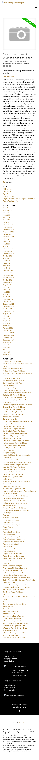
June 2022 (6, 318)
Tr (3, 602)
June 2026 (6, 215)
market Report (7, 479)
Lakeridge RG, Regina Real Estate (14, 467)
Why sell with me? (10, 685)
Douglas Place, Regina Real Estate (14, 409)
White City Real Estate (10, 630)
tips (4, 594)
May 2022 (6, 321)
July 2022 (6, 316)
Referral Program (8, 196)
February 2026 (8, 225)
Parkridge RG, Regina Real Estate (14, 501)
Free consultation (9, 690)
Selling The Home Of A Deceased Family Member (19, 580)
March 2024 (7, 268)
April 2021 (6, 352)
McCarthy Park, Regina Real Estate (14, 489)
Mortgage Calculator (10, 659)
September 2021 (8, 340)
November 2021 (8, 335)
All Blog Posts (7, 189)
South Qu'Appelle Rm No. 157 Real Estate (16, 587)
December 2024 (8, 254)
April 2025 (6, 246)
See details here (8, 76)
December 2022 (8, 304)
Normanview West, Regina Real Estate (15, 496)
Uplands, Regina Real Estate (12, 618)
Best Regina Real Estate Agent (13, 383)
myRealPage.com (22, 722)
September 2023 (8, 282)
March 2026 (7, 222)
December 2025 (8, 230)
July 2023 (6, 287)
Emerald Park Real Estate (11, 417)
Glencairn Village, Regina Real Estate (15, 436)
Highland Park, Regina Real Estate (14, 445)
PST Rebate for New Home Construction (16, 510)
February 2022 (8, 328)
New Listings (7, 191)
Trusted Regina (8, 606)
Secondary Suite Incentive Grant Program (16, 578)
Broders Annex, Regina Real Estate (14, 390)
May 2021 (6, 350)
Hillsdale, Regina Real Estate (12, 448)
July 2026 (6, 213)
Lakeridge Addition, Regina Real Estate (18, 63)
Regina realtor (7, 546)
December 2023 (8, 275)
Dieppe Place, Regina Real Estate (14, 407)
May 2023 (6, 292)
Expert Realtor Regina (10, 419)
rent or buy (6, 563)
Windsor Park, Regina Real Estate (14, 638)
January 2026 (7, 227)
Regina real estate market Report (13, 541)
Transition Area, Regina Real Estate (14, 604)
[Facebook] (19, 710)
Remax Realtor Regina (10, 561)
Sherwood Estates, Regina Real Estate (15, 585)
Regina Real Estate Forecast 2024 (14, 539)
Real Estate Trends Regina (11, 525)
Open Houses (7, 194)
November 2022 (8, 306)
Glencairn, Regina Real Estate (12, 438)
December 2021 (8, 333)
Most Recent (7, 208)
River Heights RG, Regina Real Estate (15, 568)
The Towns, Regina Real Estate (13, 592)
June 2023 (6, 290)
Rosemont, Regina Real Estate (13, 570)
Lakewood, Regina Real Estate (13, 472)
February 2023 (8, 299)
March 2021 (7, 354)
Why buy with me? (10, 656)
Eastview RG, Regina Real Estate (13, 414)
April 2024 (6, 266)
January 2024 (7, 273)
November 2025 (8, 232)
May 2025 (6, 244)
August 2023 (7, 285)
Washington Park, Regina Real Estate (15, 628)
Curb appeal (7, 402)
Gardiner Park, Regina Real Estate (14, 431)
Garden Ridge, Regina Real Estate (14, 429)
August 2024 (7, 258)
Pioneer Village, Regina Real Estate (14, 508)
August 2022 (7, 314)
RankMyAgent (7, 513)
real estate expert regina (11, 520)
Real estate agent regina (11, 517)
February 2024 (8, 270)
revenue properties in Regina (12, 566)
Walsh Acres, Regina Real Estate (13, 621)
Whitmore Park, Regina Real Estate (14, 633)
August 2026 (7, 210)
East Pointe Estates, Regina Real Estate (15, 412)
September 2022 (8, 311)
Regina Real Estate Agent (11, 537)
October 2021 (7, 338)
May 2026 (6, 217)
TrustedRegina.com (9, 614)
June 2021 (6, 347)
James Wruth (7, 457)
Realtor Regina (8, 527)
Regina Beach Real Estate (11, 532)
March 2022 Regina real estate (13, 477)
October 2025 (7, 234)
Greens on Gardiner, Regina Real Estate (16, 441)
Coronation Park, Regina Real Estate (15, 400)
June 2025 (6, 242)
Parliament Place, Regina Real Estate (15, 503)
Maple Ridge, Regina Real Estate (13, 474)
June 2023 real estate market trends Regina (17, 462)
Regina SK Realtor (9, 551)
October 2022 (7, 309)
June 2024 (6, 261)
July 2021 (6, 345)
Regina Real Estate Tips (10, 201)
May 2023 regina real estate (12, 486)
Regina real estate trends (11, 544)
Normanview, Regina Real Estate (13, 498)
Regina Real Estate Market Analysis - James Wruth (19, 199)
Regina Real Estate (9, 534)
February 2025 (8, 249)
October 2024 (7, 256)
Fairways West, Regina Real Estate (14, 426)
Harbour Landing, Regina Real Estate (15, 443)
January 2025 (7, 251)
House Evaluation (8, 450)
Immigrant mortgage (9, 453)
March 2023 (7, 297)
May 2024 (6, 263)
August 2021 (7, 342)
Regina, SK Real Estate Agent (12, 554)
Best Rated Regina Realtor (11, 378)
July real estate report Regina (12, 460)
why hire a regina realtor (11, 635)
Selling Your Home (9, 582)
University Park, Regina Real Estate (14, 616)
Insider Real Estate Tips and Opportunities (16, 455)
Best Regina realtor (9, 385)
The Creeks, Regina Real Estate (13, 590)
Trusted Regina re (9, 609)
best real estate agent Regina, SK (14, 380)
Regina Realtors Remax (10, 549)
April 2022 (6, 323)
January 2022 (7, 330)
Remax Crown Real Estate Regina (14, 558)
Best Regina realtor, (9, 388)
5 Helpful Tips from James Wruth (13, 361)
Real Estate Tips (8, 522)
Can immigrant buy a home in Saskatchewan (17, 393)
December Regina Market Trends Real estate (17, 405)
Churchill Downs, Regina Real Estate (15, 397)
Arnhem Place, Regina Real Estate (14, 371)
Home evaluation (9, 687)
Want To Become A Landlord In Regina (15, 623)
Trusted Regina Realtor (10, 611)
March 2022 (7, 326)
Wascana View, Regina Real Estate (14, 626)
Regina (5, 529)
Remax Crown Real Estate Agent (13, 556)
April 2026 (6, 220)
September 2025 (8, 237)
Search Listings (9, 661)
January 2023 (7, 302)
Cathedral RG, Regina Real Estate (14, 395)
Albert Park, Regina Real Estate (13, 368)
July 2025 (6, 239)
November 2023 (8, 278)
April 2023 (6, 294)
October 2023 (7, 280)
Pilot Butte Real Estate (10, 505)
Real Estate (6, 515)
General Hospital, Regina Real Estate (15, 433)
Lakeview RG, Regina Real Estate (14, 469)
